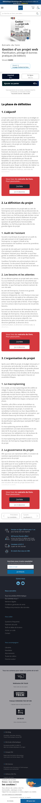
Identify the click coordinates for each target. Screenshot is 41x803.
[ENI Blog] (20, 712)
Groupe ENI (9, 752)
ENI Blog (8, 732)
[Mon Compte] (38, 7)
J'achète (19, 186)
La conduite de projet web (14, 517)
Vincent (7, 60)
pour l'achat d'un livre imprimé (23, 531)
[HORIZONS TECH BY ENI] (20, 694)
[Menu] (2, 7)
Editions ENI (20, 7)
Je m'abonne (19, 192)
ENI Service (9, 764)
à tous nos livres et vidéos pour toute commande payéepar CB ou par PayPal (23, 538)
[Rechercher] (37, 13)
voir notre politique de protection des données (19, 563)
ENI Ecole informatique (13, 742)
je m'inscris (20, 572)
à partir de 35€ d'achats (18, 545)
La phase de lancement (31, 517)
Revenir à (20, 66)
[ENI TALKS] (20, 677)
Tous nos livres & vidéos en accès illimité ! (20, 2)
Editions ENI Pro (10, 774)
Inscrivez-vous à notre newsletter (20, 562)
